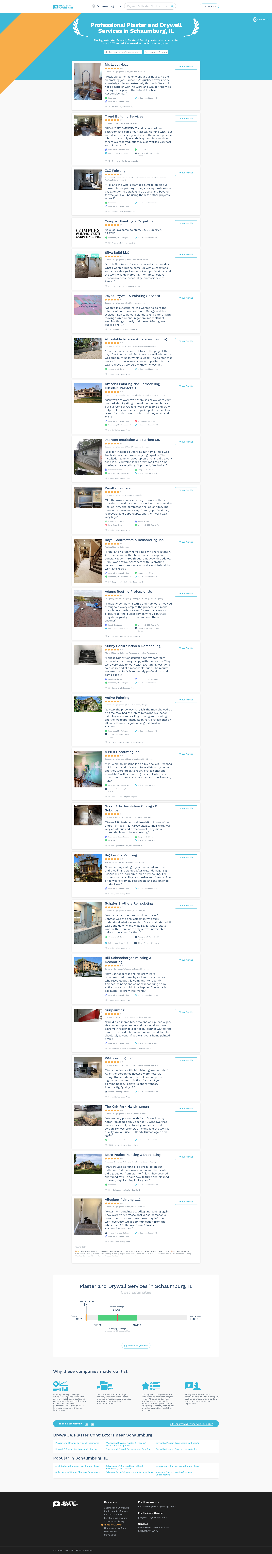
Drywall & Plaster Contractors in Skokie (176, 1449)
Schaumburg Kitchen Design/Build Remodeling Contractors (124, 1467)
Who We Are (110, 1531)
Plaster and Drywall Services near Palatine (128, 1449)
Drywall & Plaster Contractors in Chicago (177, 1443)
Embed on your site (138, 1345)
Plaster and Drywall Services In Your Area (77, 1443)
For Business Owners (115, 1518)
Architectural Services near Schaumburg (77, 1466)
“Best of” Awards (113, 1524)
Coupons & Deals (158, 52)
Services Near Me (113, 1514)
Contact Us (110, 1535)
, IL (104, 1458)
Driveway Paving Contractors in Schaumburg (129, 1472)
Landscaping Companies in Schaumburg (177, 1466)
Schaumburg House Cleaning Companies (77, 1472)
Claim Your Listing (114, 1521)
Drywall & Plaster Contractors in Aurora (76, 1449)
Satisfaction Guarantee (116, 1507)
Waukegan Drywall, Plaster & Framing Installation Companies (126, 1444)
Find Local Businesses (116, 1511)
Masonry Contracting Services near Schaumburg (174, 1473)
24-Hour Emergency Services (124, 52)
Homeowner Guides (115, 1528)
